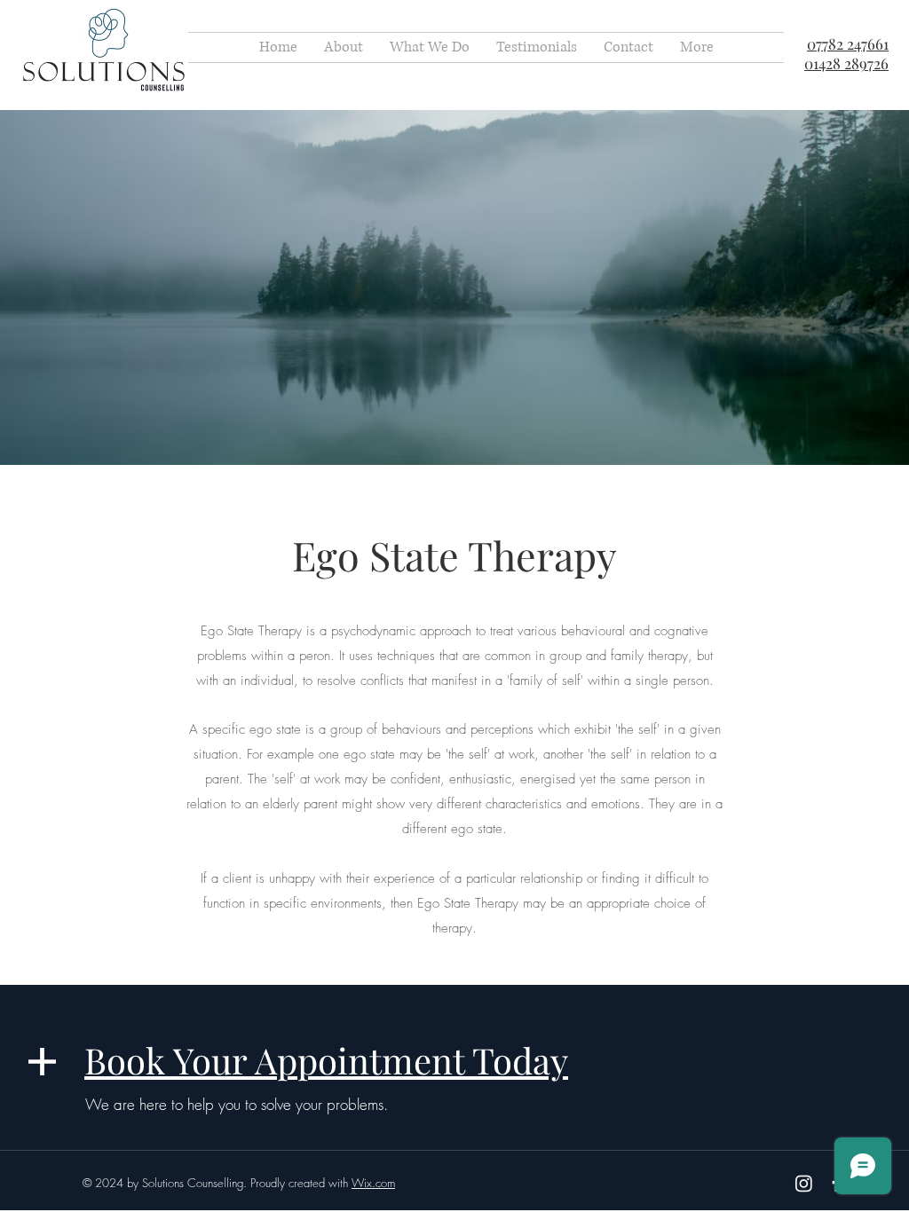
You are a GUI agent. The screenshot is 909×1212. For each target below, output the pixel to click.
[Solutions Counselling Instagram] (804, 1183)
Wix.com (373, 1183)
